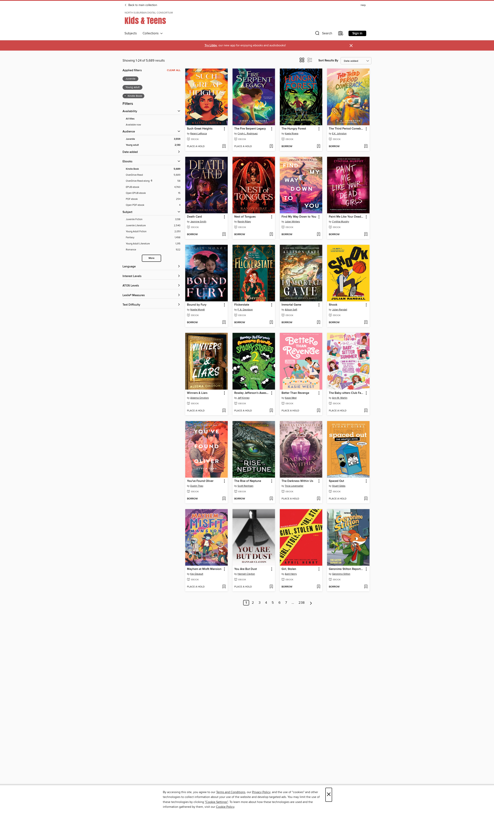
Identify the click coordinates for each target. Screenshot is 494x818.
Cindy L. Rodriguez (248, 133)
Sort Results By (328, 60)
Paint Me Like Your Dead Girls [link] (346, 217)
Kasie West (291, 397)
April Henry (291, 574)
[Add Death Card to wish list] (224, 234)
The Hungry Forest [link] (294, 129)
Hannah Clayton (246, 574)
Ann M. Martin (339, 397)
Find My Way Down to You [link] (299, 217)
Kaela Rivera (291, 133)
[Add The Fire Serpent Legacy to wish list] (271, 146)
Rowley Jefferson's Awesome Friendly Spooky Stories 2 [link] (252, 393)
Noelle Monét (197, 309)
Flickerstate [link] (241, 305)
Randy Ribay (244, 221)
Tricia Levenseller (294, 485)
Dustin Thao (196, 485)
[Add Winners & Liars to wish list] (224, 410)
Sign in (357, 33)
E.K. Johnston (339, 133)
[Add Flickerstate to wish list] (271, 322)
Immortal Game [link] (291, 305)
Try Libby (211, 45)
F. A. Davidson (245, 309)
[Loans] (341, 34)
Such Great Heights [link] (199, 129)
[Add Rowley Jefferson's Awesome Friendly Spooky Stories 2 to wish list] (271, 410)
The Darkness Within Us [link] (297, 481)
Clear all (173, 70)
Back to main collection (142, 5)
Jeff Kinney (244, 397)
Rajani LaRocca (198, 133)
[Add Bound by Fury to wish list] (224, 322)
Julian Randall (339, 309)
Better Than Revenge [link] (295, 393)
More (151, 258)
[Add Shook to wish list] (365, 322)
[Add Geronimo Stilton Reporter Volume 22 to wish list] (365, 586)
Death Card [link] (194, 217)
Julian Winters (292, 221)
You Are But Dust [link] (245, 569)
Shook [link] (333, 305)
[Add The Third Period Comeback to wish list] (365, 146)
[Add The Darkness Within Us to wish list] (318, 498)
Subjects (130, 33)
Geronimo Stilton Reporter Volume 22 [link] (346, 569)
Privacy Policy (261, 792)
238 (302, 603)
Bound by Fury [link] (196, 305)
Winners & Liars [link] (197, 393)
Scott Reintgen (245, 485)
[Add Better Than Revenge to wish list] (318, 410)
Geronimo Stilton (341, 574)
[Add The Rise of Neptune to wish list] (271, 498)
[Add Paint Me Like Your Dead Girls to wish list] (365, 234)
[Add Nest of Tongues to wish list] (271, 234)
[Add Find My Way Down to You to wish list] (318, 234)
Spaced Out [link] (336, 481)
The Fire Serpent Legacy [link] (250, 129)
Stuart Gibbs (338, 485)
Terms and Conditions (230, 792)
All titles (130, 118)
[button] (323, 34)
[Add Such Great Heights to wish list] (224, 146)
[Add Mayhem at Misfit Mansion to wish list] (224, 586)
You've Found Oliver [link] (200, 481)
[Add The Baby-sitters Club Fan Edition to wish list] (365, 410)
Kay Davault (196, 574)
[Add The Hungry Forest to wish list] (318, 146)
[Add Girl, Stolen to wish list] (318, 586)
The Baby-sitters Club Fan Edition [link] (346, 393)
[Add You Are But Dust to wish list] (271, 586)
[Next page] (311, 602)
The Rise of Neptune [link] (247, 481)
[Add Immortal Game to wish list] (318, 322)
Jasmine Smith (198, 221)
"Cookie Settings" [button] (216, 802)
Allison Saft (291, 309)
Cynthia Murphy (340, 221)
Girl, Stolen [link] (289, 569)
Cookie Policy (225, 807)
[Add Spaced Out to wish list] (365, 498)
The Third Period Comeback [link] (346, 129)
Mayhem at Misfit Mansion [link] (204, 569)
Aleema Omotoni (199, 397)
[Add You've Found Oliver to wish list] (224, 498)
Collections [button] (151, 33)
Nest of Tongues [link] (245, 217)
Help (363, 5)
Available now (133, 124)
